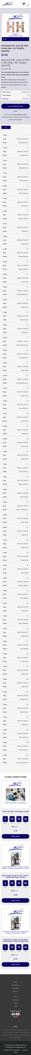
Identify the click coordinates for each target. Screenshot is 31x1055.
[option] (15, 27)
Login (15, 1006)
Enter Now (15, 836)
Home (15, 982)
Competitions (15, 985)
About (15, 997)
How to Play (15, 988)
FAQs (15, 1003)
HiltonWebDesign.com (19, 1047)
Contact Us (15, 1000)
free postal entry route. (20, 114)
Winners (15, 991)
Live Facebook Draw (15, 106)
